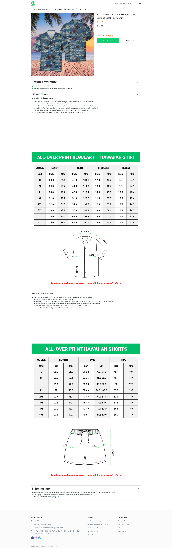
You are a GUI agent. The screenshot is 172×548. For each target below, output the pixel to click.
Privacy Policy (123, 521)
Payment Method (95, 528)
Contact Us (122, 531)
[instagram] (36, 537)
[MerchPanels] (33, 3)
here (58, 497)
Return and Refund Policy (98, 524)
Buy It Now (130, 40)
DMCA (91, 535)
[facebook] (32, 537)
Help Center (93, 531)
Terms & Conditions (125, 524)
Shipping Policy (95, 521)
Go (135, 3)
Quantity (100, 26)
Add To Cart (107, 40)
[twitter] (39, 537)
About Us (121, 528)
